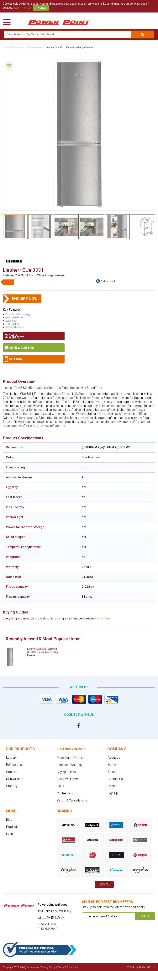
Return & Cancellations (72, 800)
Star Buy (12, 786)
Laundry (11, 757)
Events (10, 834)
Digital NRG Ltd (147, 967)
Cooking (11, 772)
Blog (9, 819)
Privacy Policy (47, 967)
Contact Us (115, 779)
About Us (114, 757)
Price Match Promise (71, 758)
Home (6, 47)
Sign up (145, 916)
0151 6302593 (33, 359)
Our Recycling (66, 793)
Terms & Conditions (68, 967)
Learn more (21, 7)
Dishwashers (14, 779)
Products (12, 827)
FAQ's (60, 786)
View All (104, 884)
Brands (112, 772)
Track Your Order (68, 779)
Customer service (71, 749)
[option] (35, 656)
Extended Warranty (69, 765)
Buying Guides (66, 772)
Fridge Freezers (35, 47)
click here (103, 618)
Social (112, 786)
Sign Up (113, 793)
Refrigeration (18, 47)
